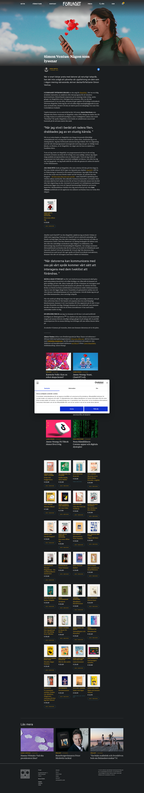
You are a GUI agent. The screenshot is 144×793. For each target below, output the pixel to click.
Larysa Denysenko (93, 688)
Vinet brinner (63, 568)
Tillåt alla (95, 409)
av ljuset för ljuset (62, 631)
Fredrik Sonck (48, 474)
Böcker (57, 770)
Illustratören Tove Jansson (78, 537)
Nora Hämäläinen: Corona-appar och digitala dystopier (85, 444)
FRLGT (57, 772)
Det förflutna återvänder (92, 509)
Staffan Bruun (62, 565)
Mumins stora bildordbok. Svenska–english (94, 478)
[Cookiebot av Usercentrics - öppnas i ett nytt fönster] (96, 383)
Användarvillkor (60, 780)
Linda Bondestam (63, 506)
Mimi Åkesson (62, 658)
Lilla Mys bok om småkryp (79, 507)
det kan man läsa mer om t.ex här (63, 176)
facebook (40, 781)
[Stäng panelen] (107, 382)
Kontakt (52, 4)
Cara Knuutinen (78, 659)
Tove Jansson (92, 474)
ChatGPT (89, 170)
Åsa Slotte (47, 688)
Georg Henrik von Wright (78, 628)
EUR (113, 4)
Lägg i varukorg (49, 226)
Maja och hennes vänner (94, 691)
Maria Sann (47, 659)
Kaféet (75, 568)
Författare (37, 4)
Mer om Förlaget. (41, 778)
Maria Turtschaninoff (63, 598)
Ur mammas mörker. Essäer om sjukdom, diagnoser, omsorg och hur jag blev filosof (50, 695)
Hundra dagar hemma (49, 663)
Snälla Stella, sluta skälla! (63, 478)
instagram (40, 783)
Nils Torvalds (92, 534)
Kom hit (76, 476)
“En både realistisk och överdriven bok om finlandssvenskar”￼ (106, 756)
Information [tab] (72, 388)
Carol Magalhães (90, 343)
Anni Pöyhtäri (77, 504)
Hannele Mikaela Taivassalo (93, 505)
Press (90, 4)
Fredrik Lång (48, 534)
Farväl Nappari (49, 536)
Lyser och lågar (78, 690)
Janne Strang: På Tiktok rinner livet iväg (57, 442)
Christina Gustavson (47, 215)
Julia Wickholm (77, 474)
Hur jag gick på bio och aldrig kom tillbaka (49, 632)
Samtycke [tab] (47, 388)
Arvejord (61, 601)
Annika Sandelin (63, 504)
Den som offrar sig (49, 219)
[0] (122, 4)
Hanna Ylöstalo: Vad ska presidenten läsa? (32, 756)
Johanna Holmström (76, 598)
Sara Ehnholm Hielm (50, 628)
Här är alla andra (64, 662)
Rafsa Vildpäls (49, 600)
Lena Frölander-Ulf (50, 598)
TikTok (39, 785)
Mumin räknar (49, 506)
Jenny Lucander (49, 475)
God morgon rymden (92, 661)
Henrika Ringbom (63, 628)
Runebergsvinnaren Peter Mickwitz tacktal (68, 756)
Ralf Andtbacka (92, 598)
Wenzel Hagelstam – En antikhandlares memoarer (49, 571)
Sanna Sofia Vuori (78, 658)
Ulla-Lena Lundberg (79, 688)
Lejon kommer (78, 662)
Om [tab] (97, 388)
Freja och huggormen (48, 478)
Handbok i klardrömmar (78, 602)
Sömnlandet (92, 631)
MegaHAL (83, 92)
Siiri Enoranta (62, 688)
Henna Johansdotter (92, 628)
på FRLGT (75, 343)
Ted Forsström (63, 474)
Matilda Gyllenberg (50, 658)
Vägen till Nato (93, 538)
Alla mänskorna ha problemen (93, 569)
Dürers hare (92, 600)
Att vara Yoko (63, 508)
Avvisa (72, 409)
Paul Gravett (77, 534)
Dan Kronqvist (48, 565)
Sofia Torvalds (77, 565)
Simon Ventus (54, 68)
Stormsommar (63, 690)
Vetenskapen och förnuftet (79, 632)
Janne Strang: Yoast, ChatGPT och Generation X (82, 377)
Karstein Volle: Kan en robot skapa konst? (56, 375)
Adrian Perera (92, 565)
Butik (23, 4)
